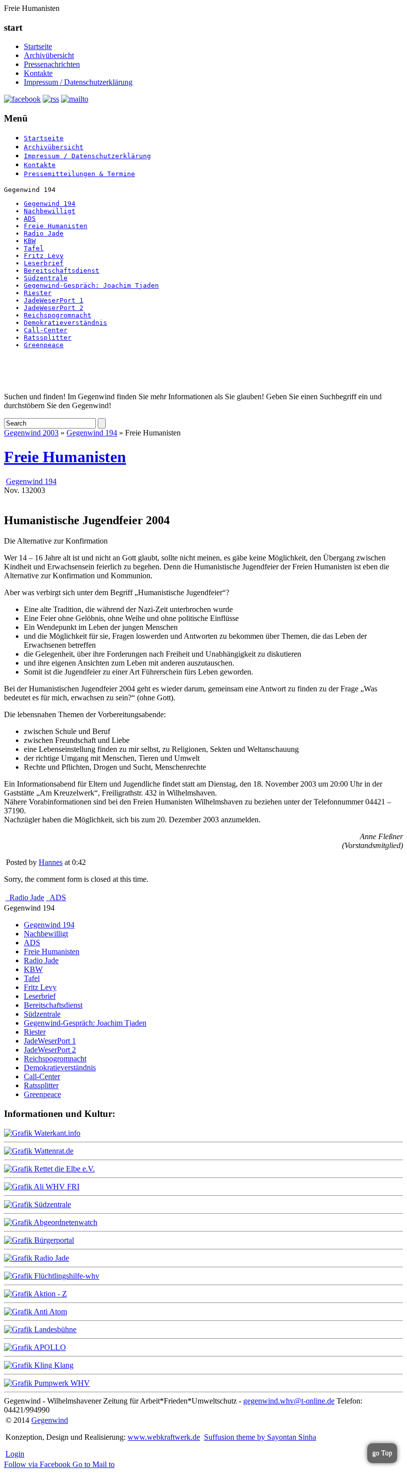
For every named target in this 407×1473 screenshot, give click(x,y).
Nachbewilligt (49, 211)
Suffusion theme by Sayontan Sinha (260, 1437)
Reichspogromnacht (57, 315)
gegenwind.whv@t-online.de (289, 1401)
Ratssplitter (47, 337)
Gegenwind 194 (49, 203)
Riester (38, 293)
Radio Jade (44, 233)
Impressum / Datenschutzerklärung (78, 82)
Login (14, 1454)
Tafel (34, 248)
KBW (30, 241)
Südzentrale (46, 278)
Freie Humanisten (55, 226)
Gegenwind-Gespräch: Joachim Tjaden (91, 285)
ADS (30, 218)
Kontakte (38, 73)
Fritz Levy (44, 255)
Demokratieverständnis (65, 322)
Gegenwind (49, 1420)
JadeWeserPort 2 (53, 307)
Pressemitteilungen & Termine (79, 174)
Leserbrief (44, 263)
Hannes (51, 862)
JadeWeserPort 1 (53, 300)
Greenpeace (44, 345)
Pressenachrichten (52, 64)
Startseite (38, 46)
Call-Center (46, 330)
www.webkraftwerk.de (164, 1437)
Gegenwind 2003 (31, 433)
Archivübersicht (49, 55)
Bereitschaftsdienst (61, 270)
